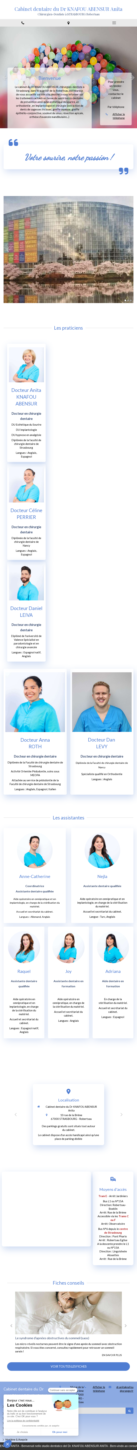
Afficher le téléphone (119, 116)
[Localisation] (68, 23)
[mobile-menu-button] (114, 22)
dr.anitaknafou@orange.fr (124, 1388)
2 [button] (128, 300)
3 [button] (131, 300)
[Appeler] (23, 23)
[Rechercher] (129, 1411)
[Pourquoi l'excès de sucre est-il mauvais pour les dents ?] (74, 1313)
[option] (68, 77)
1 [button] (125, 300)
